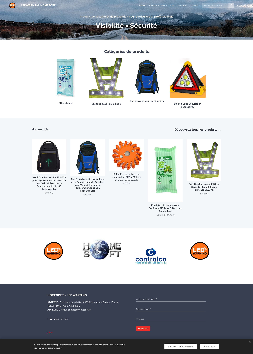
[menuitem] (142, 5)
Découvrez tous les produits (196, 130)
